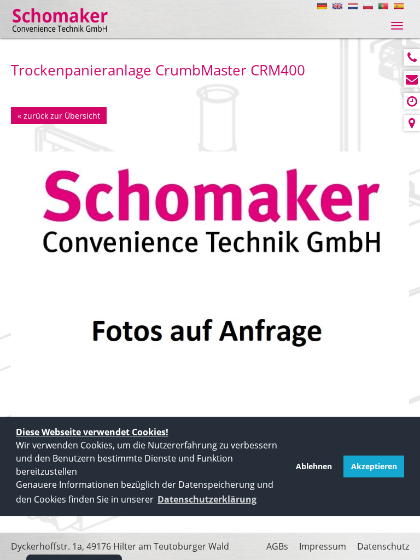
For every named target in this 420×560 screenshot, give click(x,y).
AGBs (277, 546)
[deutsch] (322, 6)
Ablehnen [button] (314, 466)
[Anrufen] (412, 57)
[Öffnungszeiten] (412, 101)
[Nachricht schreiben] (412, 79)
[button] (207, 499)
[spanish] (399, 6)
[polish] (368, 6)
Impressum (322, 546)
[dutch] (353, 6)
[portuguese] (383, 6)
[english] (337, 6)
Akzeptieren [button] (374, 466)
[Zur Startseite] (60, 20)
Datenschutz (383, 546)
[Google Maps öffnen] (412, 123)
